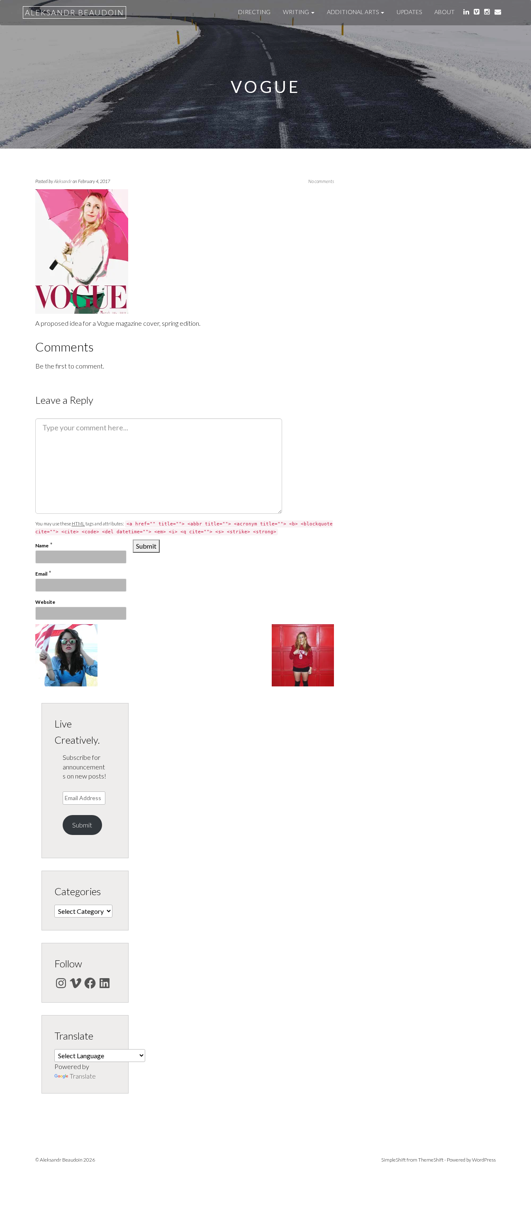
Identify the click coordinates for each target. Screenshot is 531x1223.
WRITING (296, 11)
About (444, 11)
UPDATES (409, 11)
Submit (82, 825)
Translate (83, 1076)
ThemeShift (430, 1160)
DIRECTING (254, 11)
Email (41, 574)
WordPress (484, 1160)
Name (42, 545)
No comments (321, 181)
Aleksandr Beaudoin (74, 12)
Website (45, 602)
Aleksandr (63, 181)
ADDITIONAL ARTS (353, 11)
